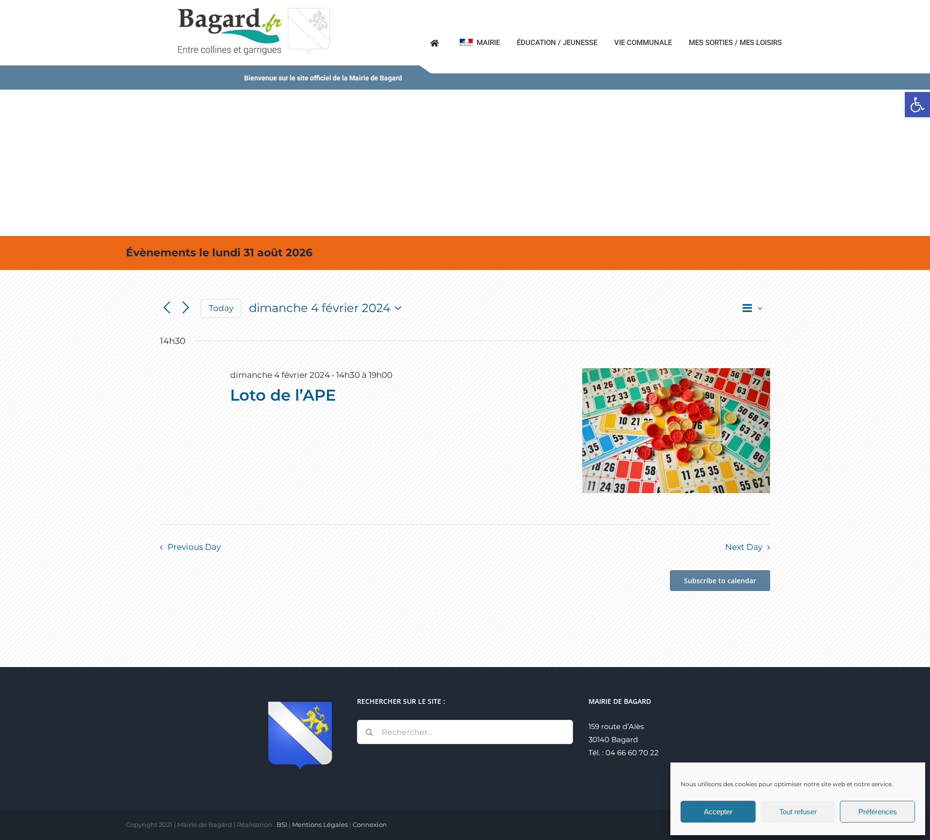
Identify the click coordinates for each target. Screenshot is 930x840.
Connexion (370, 824)
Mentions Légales (320, 824)
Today (221, 308)
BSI (282, 824)
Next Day (743, 547)
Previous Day (194, 547)
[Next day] (186, 308)
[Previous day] (167, 308)
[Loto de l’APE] (676, 430)
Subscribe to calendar (720, 580)
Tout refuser (798, 812)
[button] (917, 104)
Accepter (718, 812)
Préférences (877, 812)
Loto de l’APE (283, 395)
